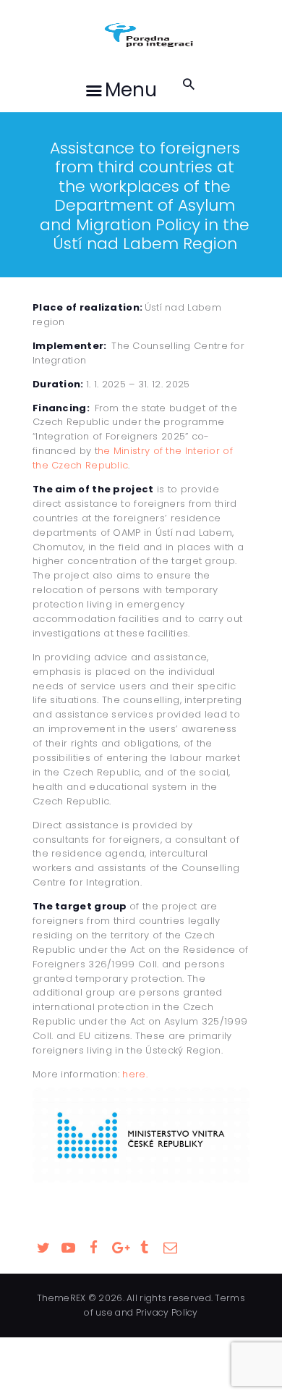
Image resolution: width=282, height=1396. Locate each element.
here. (135, 1074)
